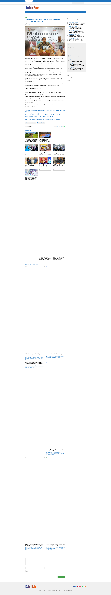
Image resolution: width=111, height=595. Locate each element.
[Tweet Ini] (57, 126)
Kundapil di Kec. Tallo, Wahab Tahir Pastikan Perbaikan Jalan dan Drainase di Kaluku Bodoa (77, 20)
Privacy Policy (69, 77)
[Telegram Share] (62, 126)
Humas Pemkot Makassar (31, 122)
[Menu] (26, 3)
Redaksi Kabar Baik (31, 23)
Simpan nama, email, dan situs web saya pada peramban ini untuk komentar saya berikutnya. (43, 574)
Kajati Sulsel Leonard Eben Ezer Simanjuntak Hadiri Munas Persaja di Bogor (76, 28)
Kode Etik (68, 75)
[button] (83, 3)
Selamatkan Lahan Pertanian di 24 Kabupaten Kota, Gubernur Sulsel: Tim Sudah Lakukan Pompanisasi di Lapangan (45, 111)
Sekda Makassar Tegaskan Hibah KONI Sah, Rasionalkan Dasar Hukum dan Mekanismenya (58, 165)
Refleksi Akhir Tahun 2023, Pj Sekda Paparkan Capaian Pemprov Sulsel (76, 40)
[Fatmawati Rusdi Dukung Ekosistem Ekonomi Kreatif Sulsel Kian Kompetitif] (45, 160)
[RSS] (85, 587)
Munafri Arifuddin (40, 122)
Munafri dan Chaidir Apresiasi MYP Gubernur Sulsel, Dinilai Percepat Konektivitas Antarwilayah (43, 114)
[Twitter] (76, 587)
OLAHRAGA (53, 12)
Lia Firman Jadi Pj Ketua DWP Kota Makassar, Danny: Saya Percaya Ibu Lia (76, 32)
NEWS (31, 12)
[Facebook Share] (55, 126)
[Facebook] (74, 587)
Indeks (68, 73)
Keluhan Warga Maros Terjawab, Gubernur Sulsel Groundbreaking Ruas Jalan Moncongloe (42, 119)
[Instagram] (80, 587)
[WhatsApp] (82, 587)
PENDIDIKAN (59, 12)
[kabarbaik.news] (32, 7)
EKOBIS (48, 12)
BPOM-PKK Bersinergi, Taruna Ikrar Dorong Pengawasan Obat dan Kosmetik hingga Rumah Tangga (31, 178)
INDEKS (79, 12)
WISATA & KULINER (41, 12)
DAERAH (71, 12)
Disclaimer (69, 80)
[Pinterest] (78, 587)
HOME (27, 12)
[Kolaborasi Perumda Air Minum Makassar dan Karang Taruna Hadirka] (31, 147)
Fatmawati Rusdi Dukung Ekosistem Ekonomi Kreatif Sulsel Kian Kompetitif (44, 165)
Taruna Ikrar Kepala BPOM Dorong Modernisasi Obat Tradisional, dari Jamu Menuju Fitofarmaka (44, 113)
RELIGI (75, 12)
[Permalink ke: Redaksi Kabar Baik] (26, 24)
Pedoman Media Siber (71, 82)
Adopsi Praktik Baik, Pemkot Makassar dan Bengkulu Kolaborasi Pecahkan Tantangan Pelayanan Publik (58, 258)
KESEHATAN (66, 12)
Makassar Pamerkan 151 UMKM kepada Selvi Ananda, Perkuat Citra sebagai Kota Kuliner (45, 258)
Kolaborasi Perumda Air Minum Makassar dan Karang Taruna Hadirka (39, 116)
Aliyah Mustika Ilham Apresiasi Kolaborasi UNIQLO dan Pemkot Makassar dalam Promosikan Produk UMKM (31, 165)
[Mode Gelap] (85, 3)
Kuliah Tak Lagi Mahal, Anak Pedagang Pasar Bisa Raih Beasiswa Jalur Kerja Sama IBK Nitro (43, 118)
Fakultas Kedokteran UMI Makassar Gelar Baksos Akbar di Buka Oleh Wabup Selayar (77, 24)
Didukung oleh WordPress (52, 592)
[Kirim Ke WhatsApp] (64, 126)
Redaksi (68, 78)
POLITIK (35, 12)
